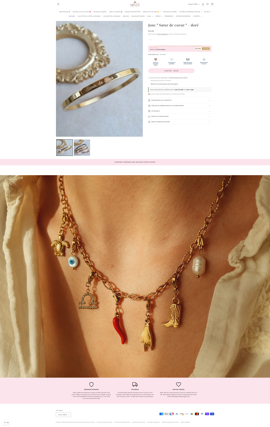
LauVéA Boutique (65, 422)
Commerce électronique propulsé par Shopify (82, 422)
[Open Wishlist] (207, 4)
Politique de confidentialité (122, 422)
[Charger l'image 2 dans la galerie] (82, 147)
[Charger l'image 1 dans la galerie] (64, 147)
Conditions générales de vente (170, 422)
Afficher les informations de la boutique (164, 84)
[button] (58, 4)
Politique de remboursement (105, 422)
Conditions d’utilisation (138, 422)
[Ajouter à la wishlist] (154, 40)
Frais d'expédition (162, 34)
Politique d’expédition (154, 422)
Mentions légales (185, 422)
